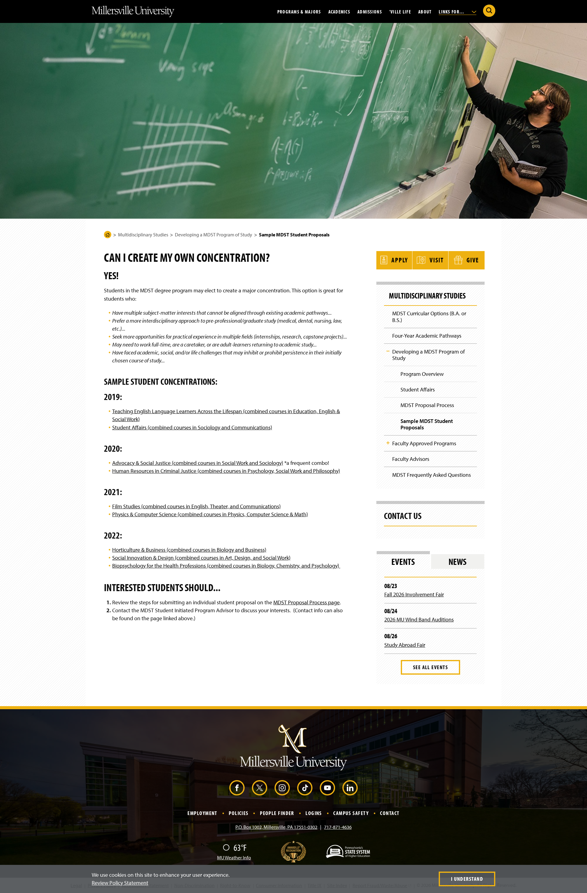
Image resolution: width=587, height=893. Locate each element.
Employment (202, 813)
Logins (313, 813)
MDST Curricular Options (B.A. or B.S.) (429, 317)
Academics (339, 11)
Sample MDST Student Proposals (427, 424)
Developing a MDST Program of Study (213, 235)
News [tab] (458, 561)
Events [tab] (403, 561)
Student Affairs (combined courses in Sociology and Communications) (192, 427)
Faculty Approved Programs (424, 443)
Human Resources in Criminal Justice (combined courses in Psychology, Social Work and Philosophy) (226, 470)
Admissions (369, 11)
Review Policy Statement (120, 882)
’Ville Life (400, 11)
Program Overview (422, 373)
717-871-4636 (338, 827)
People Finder (277, 813)
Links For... (452, 11)
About (424, 11)
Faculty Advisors (410, 458)
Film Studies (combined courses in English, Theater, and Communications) (196, 506)
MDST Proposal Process (427, 405)
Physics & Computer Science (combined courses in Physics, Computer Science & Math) (210, 514)
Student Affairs (418, 389)
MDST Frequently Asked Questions (431, 474)
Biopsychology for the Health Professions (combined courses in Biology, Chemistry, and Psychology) (226, 565)
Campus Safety (351, 813)
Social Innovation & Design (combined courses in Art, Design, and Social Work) (201, 557)
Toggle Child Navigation (388, 351)
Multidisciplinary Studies (143, 235)
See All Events (430, 667)
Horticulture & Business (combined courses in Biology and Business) (189, 549)
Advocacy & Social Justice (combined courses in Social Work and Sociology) (197, 462)
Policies (239, 813)
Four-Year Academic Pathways (426, 335)
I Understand (467, 878)
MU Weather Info (234, 857)
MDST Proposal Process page (306, 602)
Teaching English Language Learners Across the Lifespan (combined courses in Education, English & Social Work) (226, 415)
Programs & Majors (299, 11)
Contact (389, 813)
